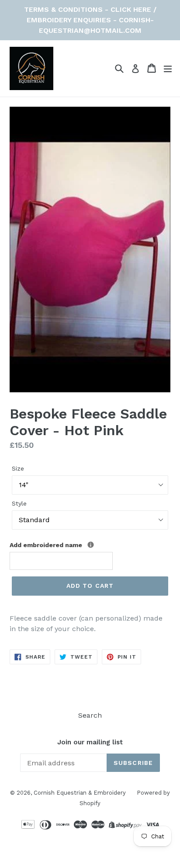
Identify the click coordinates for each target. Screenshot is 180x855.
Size (18, 468)
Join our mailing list (90, 742)
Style (19, 503)
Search (90, 715)
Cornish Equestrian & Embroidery (80, 792)
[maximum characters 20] (90, 544)
